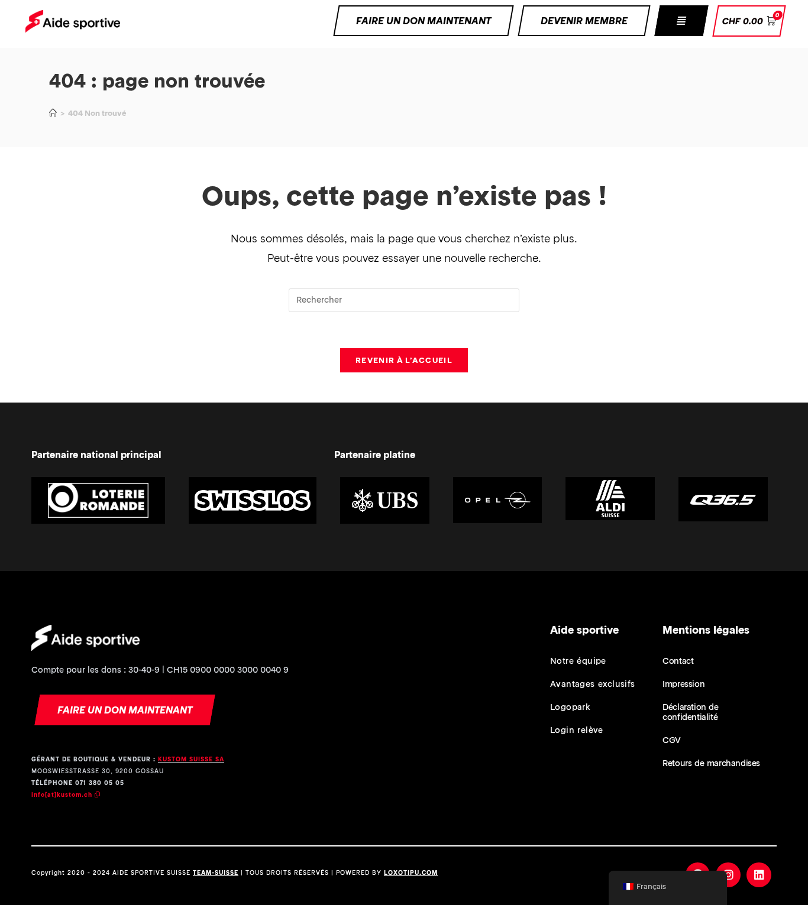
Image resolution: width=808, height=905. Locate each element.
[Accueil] (53, 113)
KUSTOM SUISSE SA (191, 759)
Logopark (570, 707)
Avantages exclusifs (592, 684)
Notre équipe (578, 661)
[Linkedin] (758, 874)
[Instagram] (728, 874)
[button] (681, 20)
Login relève (576, 730)
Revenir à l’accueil (404, 360)
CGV (671, 740)
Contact (677, 661)
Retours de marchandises (711, 763)
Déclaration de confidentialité (690, 712)
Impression (683, 684)
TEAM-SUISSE (215, 873)
